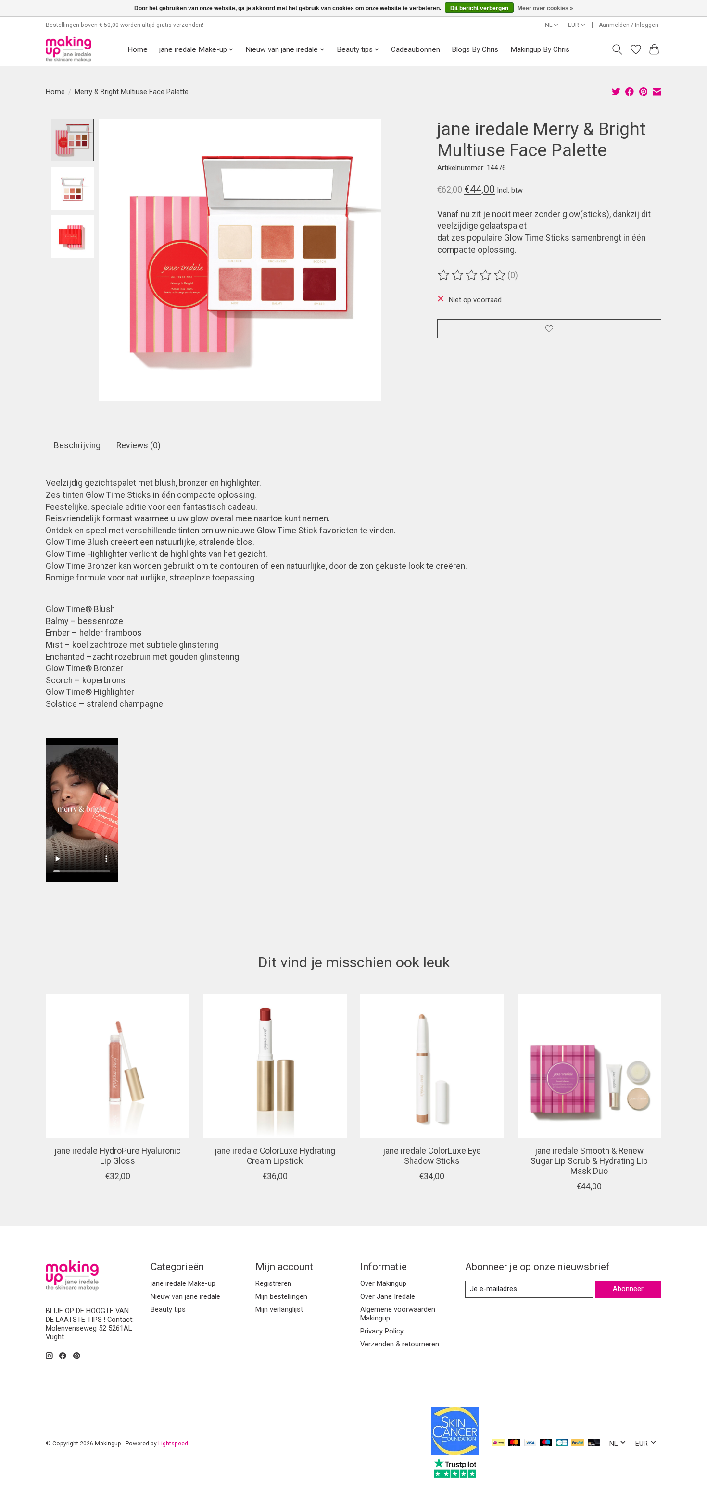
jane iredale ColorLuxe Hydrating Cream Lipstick (275, 1156)
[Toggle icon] (617, 49)
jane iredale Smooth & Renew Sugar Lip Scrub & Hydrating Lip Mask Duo (589, 1161)
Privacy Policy (382, 1331)
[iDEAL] (498, 1443)
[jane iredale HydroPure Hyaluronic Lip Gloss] (117, 1066)
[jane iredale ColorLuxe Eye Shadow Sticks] (432, 1066)
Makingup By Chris (539, 49)
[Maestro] (546, 1443)
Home (137, 49)
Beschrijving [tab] (77, 445)
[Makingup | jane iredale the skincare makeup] (68, 49)
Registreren (273, 1283)
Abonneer (628, 1288)
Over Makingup (383, 1283)
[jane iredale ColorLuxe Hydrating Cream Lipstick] (275, 1066)
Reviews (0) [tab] (138, 445)
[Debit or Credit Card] (594, 1443)
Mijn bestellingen (281, 1296)
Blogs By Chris (475, 49)
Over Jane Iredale (387, 1296)
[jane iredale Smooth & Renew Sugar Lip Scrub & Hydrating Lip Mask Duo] (589, 1066)
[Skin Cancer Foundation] (455, 1452)
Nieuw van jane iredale (185, 1296)
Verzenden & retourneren (399, 1344)
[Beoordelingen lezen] (472, 275)
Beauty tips (168, 1309)
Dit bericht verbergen (479, 8)
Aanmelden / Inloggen (628, 25)
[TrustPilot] (455, 1475)
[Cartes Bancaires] (562, 1443)
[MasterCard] (514, 1443)
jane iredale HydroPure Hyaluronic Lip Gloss (117, 1156)
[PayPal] (577, 1443)
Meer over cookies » (545, 8)
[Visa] (530, 1443)
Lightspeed (173, 1443)
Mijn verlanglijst (279, 1309)
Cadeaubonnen (415, 49)
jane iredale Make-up (183, 1283)
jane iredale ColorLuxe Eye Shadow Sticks (432, 1156)
